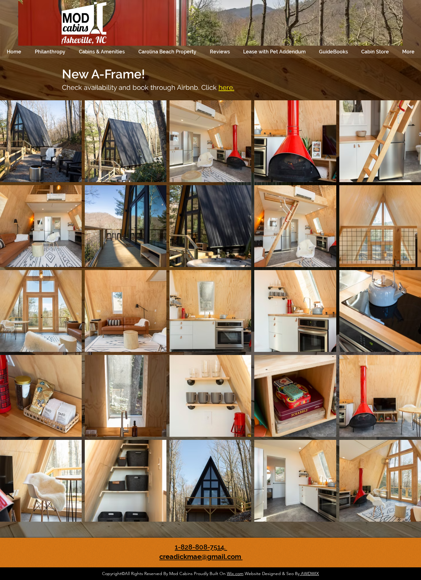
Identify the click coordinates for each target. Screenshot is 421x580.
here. (226, 87)
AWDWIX (309, 573)
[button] (50, 51)
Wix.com (235, 573)
